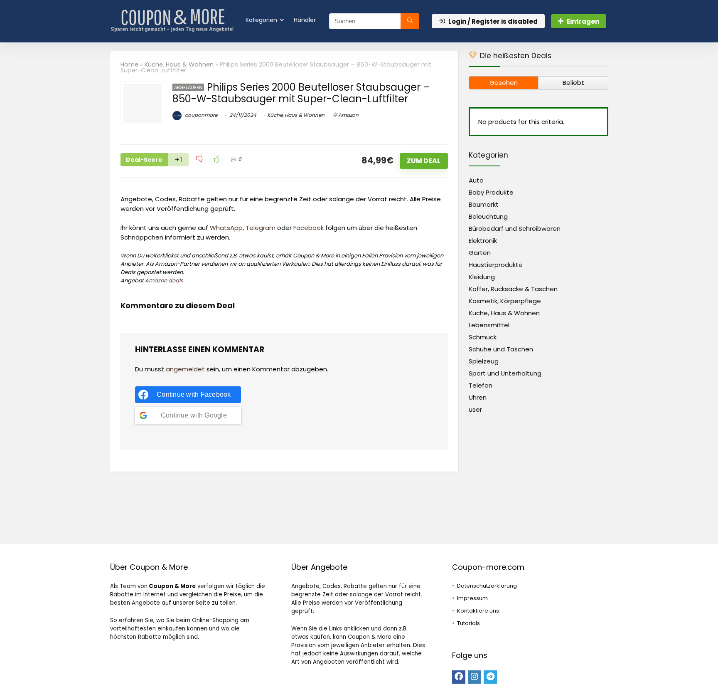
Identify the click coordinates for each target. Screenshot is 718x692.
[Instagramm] (474, 677)
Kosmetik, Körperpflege (505, 301)
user (475, 409)
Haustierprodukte (496, 264)
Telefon (480, 385)
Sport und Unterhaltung (505, 373)
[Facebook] (458, 677)
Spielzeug (484, 361)
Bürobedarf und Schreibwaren (515, 228)
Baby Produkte (491, 192)
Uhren (478, 397)
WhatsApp (226, 227)
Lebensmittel (489, 325)
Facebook (308, 227)
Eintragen (583, 21)
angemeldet (185, 369)
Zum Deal (423, 161)
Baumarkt (484, 204)
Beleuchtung (488, 216)
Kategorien (261, 20)
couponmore (200, 115)
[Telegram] (490, 677)
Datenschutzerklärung (487, 586)
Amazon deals (164, 280)
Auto (476, 180)
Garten (480, 252)
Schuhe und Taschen (501, 349)
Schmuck (483, 337)
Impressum (472, 598)
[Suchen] (410, 21)
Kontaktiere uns (478, 611)
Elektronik (483, 240)
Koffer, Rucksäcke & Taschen (513, 288)
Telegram (260, 227)
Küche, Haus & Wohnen (179, 64)
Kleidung (482, 276)
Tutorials (468, 623)
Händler (305, 20)
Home (129, 64)
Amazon (348, 115)
